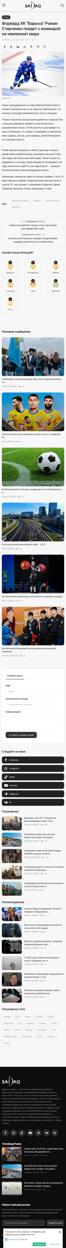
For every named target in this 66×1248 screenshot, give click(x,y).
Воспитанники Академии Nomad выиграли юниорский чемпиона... (29, 650)
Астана (39, 1016)
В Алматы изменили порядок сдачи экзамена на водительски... (42, 992)
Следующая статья (31, 234)
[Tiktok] (21, 1132)
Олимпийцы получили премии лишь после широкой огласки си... (32, 380)
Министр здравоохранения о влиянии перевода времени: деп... (43, 943)
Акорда (28, 1029)
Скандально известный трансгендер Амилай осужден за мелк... (42, 852)
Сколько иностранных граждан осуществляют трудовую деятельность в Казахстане (33, 240)
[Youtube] (30, 1132)
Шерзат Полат (10, 1036)
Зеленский (26, 1036)
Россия (50, 1016)
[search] (62, 5)
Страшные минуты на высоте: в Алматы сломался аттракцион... (44, 868)
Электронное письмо (17, 698)
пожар (54, 1023)
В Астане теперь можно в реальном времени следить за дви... (43, 1184)
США (17, 1016)
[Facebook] (5, 1132)
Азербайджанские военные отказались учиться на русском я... (43, 885)
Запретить (55, 1244)
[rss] (54, 1132)
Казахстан (8, 1023)
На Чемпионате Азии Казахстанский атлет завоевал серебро (32, 596)
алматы (42, 1023)
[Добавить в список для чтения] (44, 46)
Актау (39, 1036)
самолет (50, 1036)
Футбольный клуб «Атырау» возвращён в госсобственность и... (32, 491)
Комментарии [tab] (15, 675)
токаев (7, 1016)
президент (42, 1029)
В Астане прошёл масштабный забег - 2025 (23, 544)
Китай (6, 1043)
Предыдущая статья (35, 221)
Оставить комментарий (21, 735)
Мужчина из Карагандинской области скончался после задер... (43, 926)
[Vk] (46, 1132)
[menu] (4, 5)
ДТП (54, 1029)
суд (19, 1023)
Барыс (38, 200)
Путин (17, 1029)
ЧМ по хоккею (53, 200)
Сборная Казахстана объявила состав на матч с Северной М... (31, 436)
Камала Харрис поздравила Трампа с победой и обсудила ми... (43, 910)
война (6, 1029)
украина (30, 1023)
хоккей (16, 207)
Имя (8, 685)
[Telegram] (38, 1132)
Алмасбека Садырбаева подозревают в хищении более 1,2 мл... (44, 975)
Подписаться (55, 1222)
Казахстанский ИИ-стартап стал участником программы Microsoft (33, 227)
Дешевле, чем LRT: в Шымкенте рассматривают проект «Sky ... (40, 819)
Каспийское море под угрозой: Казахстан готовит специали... (39, 836)
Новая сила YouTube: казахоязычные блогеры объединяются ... (43, 1150)
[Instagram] (13, 1132)
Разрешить (39, 1244)
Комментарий (13, 711)
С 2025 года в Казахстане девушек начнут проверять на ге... (41, 959)
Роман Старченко (21, 200)
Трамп (28, 1016)
